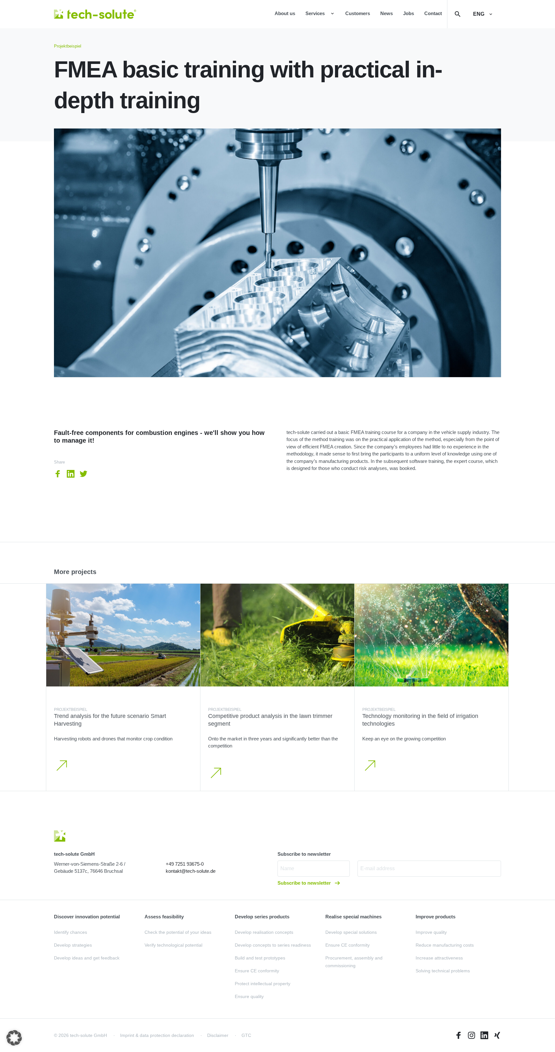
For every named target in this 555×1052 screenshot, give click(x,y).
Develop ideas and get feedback (86, 957)
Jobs (408, 13)
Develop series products (262, 916)
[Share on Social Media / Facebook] (58, 474)
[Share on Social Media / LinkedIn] (71, 474)
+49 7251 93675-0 (185, 864)
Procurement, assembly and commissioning (354, 961)
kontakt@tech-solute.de (191, 871)
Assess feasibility (164, 916)
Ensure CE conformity (257, 970)
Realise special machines (353, 916)
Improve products (435, 916)
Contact (433, 13)
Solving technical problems (443, 970)
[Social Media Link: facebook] (459, 1035)
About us (285, 13)
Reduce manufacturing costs (445, 945)
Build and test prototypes (260, 957)
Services (315, 13)
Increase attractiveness (439, 957)
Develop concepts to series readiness (273, 945)
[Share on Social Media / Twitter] (83, 474)
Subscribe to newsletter (305, 883)
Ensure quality (249, 996)
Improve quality (431, 932)
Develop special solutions (351, 932)
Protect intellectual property (262, 983)
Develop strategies (73, 945)
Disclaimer (217, 1035)
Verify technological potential (173, 945)
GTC (246, 1035)
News (386, 13)
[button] (14, 1038)
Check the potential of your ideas (178, 932)
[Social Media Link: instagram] (471, 1035)
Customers (357, 13)
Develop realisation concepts (264, 932)
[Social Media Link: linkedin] (484, 1035)
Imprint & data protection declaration (157, 1035)
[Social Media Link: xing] (497, 1035)
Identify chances (70, 932)
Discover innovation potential (87, 916)
